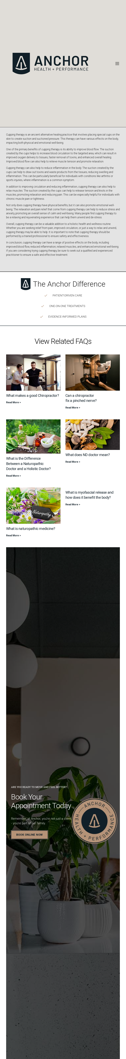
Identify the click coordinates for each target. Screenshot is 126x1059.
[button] (117, 63)
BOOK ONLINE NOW (29, 834)
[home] (63, 63)
